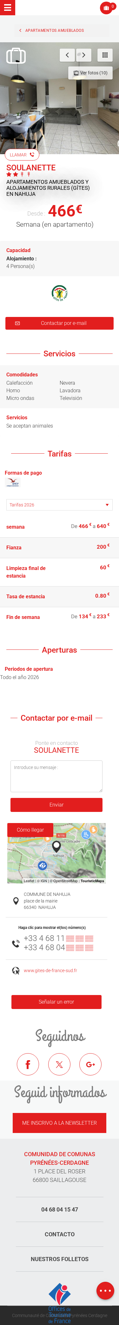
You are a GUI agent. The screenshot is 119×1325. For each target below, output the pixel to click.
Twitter (64, 1069)
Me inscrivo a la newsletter (59, 1123)
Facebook (33, 1069)
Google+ (95, 1069)
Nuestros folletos (60, 1259)
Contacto (60, 1234)
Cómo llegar (30, 830)
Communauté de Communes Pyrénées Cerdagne (59, 1315)
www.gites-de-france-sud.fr (50, 970)
